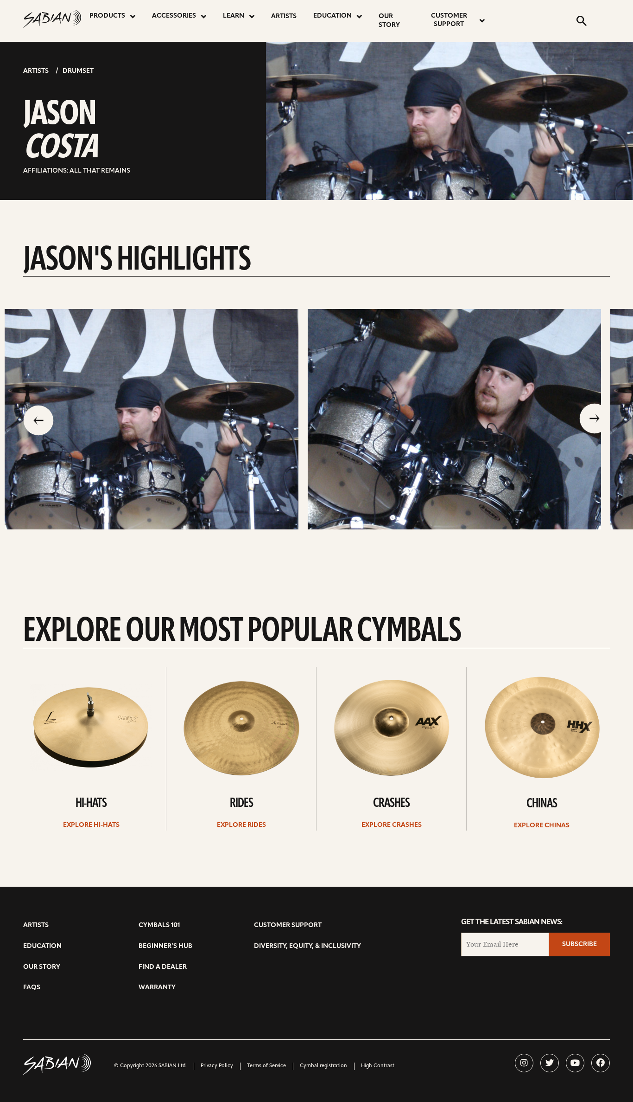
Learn (233, 16)
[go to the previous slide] (38, 419)
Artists (284, 16)
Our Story (389, 21)
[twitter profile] (549, 1063)
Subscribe (579, 944)
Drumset (78, 71)
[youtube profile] (575, 1063)
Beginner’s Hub (165, 946)
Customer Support (449, 20)
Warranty (157, 987)
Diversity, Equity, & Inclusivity (307, 946)
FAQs (31, 987)
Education (332, 16)
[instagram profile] (524, 1063)
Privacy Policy (217, 1066)
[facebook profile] (600, 1063)
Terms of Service (266, 1066)
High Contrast (377, 1066)
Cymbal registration (323, 1066)
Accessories (174, 16)
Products (107, 16)
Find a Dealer (163, 967)
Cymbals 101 (159, 925)
